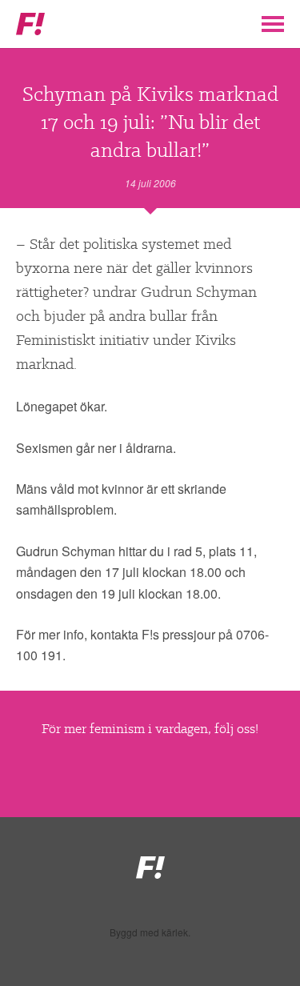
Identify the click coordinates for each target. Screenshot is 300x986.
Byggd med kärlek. (150, 932)
